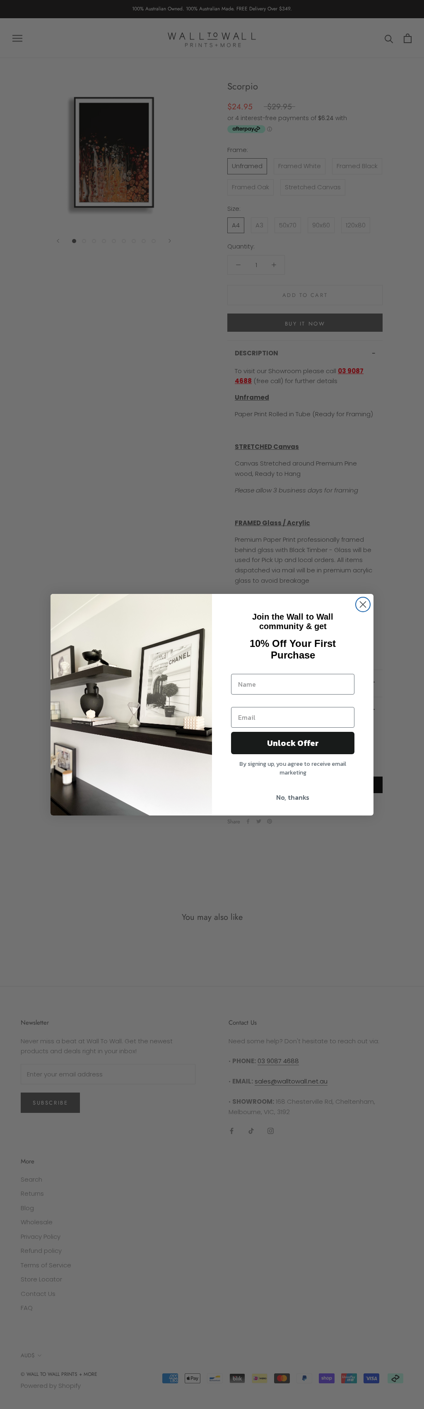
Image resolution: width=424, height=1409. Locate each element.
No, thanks (292, 797)
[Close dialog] (363, 604)
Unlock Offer (293, 743)
